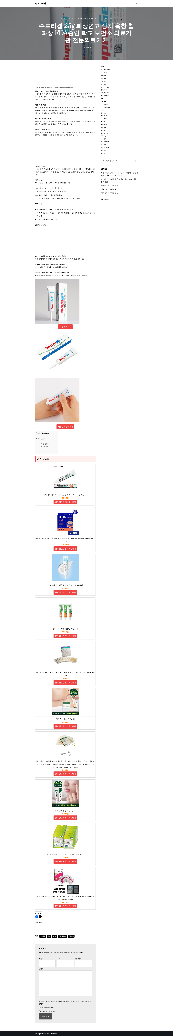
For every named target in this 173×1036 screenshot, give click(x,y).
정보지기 (88, 48)
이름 (41, 959)
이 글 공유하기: (45, 444)
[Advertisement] (65, 72)
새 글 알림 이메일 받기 (48, 1011)
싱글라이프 (104, 116)
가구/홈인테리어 (105, 69)
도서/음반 (104, 81)
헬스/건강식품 (105, 147)
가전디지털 (104, 72)
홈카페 (103, 153)
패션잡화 (103, 144)
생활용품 (103, 101)
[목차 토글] (54, 433)
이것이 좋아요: (45, 446)
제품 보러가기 (65, 327)
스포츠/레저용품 (105, 107)
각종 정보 (104, 75)
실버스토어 (104, 113)
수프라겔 (42, 936)
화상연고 (71, 936)
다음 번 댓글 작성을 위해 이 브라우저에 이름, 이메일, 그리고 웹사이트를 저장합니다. (65, 1002)
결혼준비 (103, 78)
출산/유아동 (104, 133)
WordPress (53, 1033)
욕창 (49, 936)
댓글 (41, 969)
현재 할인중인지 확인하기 (65, 502)
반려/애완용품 (105, 93)
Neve (37, 1033)
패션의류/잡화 (105, 142)
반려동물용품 (105, 95)
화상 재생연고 (62, 936)
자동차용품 (104, 124)
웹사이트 (78, 959)
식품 (102, 110)
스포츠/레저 (104, 104)
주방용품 (103, 127)
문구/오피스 (104, 90)
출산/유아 (104, 130)
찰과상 (54, 936)
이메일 (60, 959)
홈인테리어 (104, 150)
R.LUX (103, 67)
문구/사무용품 (105, 87)
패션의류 (103, 139)
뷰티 (102, 98)
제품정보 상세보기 (65, 427)
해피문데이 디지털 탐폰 (109, 185)
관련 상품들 (41, 439)
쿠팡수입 (103, 136)
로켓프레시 (104, 84)
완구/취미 (104, 119)
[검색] (136, 3)
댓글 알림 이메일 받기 (47, 1007)
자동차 (103, 121)
